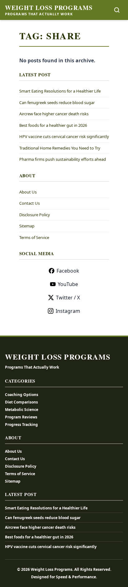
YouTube (68, 284)
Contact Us (29, 203)
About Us (28, 192)
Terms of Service (34, 237)
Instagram (68, 311)
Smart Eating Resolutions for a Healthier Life (60, 91)
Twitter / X (68, 297)
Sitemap (26, 226)
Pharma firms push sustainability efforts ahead (62, 159)
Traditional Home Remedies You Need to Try (59, 148)
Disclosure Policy (34, 214)
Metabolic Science (21, 409)
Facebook (68, 270)
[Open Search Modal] (117, 10)
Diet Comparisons (21, 402)
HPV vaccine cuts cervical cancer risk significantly (64, 136)
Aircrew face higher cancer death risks (54, 114)
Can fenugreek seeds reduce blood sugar (57, 102)
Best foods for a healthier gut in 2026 (53, 125)
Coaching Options (21, 394)
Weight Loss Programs (49, 8)
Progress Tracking (21, 424)
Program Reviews (21, 417)
